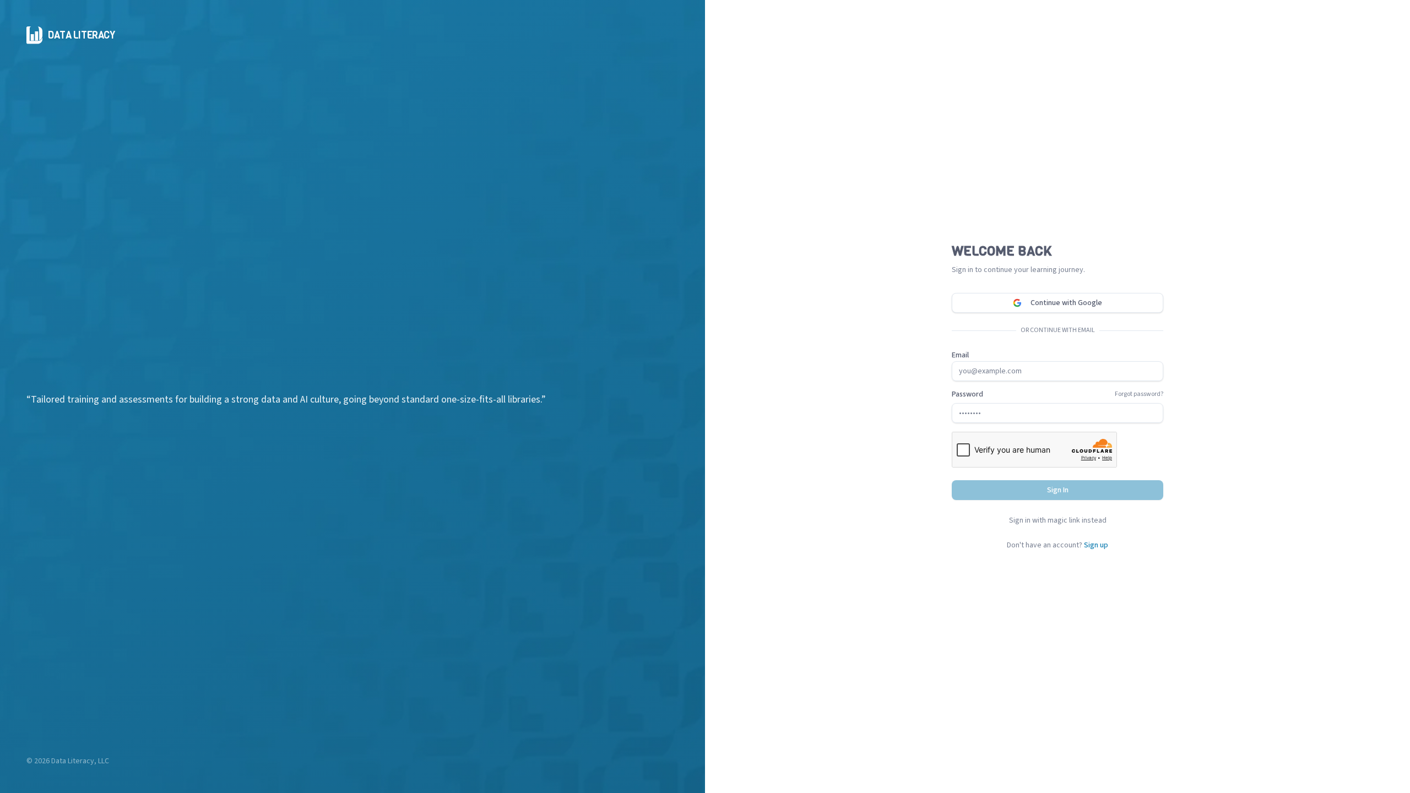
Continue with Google (1066, 302)
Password (967, 394)
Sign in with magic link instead (1058, 520)
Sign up (1096, 545)
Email (960, 355)
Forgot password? (1139, 394)
